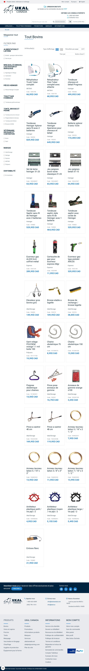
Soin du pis (8, 58)
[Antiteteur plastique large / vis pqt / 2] (75, 497)
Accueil (7, 29)
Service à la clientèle (52, 626)
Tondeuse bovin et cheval (12, 115)
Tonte (6, 635)
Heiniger (7, 155)
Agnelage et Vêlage (10, 72)
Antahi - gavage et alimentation (14, 55)
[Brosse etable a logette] (55, 290)
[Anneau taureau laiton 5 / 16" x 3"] (34, 458)
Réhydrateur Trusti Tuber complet (32, 82)
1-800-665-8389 (73, 15)
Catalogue (8, 26)
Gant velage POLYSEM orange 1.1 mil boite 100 (33, 345)
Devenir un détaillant (52, 629)
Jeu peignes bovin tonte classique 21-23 (54, 171)
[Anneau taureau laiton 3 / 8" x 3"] (55, 458)
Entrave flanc (32, 548)
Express (7, 158)
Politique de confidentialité (54, 635)
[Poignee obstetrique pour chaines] (34, 375)
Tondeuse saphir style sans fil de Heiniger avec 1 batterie (54, 216)
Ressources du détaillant (53, 632)
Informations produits (32, 632)
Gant (6, 141)
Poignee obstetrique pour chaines (32, 387)
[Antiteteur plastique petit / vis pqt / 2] (34, 497)
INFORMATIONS (60, 26)
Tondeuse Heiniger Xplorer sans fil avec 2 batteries (34, 127)
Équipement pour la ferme (13, 650)
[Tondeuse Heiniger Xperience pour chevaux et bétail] (55, 113)
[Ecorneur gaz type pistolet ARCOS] (75, 247)
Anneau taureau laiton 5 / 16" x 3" (34, 470)
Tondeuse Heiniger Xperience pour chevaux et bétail (54, 128)
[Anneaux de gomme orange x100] (75, 375)
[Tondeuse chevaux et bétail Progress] (75, 70)
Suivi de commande (73, 629)
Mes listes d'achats (73, 638)
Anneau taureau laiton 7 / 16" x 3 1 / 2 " (75, 470)
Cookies (48, 662)
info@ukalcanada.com (54, 601)
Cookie (45, 668)
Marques (49, 26)
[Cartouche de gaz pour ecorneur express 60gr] (55, 247)
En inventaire (9, 175)
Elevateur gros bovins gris (33, 301)
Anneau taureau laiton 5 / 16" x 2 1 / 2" (75, 429)
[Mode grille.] (57, 49)
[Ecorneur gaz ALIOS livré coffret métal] (34, 247)
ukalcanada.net (30, 641)
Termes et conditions (52, 641)
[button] (78, 21)
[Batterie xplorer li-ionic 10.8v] (75, 113)
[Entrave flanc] (34, 538)
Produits (8, 620)
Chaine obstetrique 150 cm (75, 344)
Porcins (6, 632)
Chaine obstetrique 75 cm (54, 344)
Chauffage (7, 644)
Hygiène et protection (11, 647)
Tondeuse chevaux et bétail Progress (75, 82)
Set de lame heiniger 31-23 (33, 170)
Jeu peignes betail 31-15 (73, 170)
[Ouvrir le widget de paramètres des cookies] (3, 668)
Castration (8, 76)
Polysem (7, 164)
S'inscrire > (17, 588)
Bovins (6, 626)
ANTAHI (7, 161)
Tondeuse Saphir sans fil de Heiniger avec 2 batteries (33, 214)
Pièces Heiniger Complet (12, 89)
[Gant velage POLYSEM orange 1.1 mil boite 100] (34, 332)
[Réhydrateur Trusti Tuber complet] (34, 70)
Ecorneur (7, 79)
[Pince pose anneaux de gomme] (55, 375)
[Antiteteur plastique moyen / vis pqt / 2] (55, 497)
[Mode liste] (61, 49)
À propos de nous (51, 656)
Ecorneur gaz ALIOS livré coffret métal (32, 259)
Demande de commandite (54, 650)
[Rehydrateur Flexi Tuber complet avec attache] (55, 70)
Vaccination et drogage (11, 641)
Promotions (38, 26)
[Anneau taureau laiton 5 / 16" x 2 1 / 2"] (75, 417)
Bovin (6, 138)
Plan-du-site (29, 647)
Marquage (7, 638)
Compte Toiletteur (51, 653)
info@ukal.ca (51, 605)
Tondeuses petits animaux (12, 102)
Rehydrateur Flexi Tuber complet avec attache (53, 83)
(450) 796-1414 (31, 605)
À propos (74, 2)
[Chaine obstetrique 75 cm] (55, 332)
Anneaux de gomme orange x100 (75, 387)
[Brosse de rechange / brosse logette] (75, 290)
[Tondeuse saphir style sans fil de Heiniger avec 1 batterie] (55, 201)
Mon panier (70, 632)
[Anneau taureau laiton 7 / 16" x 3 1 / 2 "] (75, 458)
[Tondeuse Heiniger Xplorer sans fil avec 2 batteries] (34, 113)
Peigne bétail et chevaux (12, 118)
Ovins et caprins (9, 629)
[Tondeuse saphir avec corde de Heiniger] (75, 201)
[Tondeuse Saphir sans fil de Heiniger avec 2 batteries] (34, 201)
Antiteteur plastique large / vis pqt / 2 (75, 509)
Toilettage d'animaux (23, 26)
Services (28, 638)
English (83, 2)
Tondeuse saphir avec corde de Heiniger (73, 214)
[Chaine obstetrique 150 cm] (75, 332)
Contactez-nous (74, 17)
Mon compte (65, 2)
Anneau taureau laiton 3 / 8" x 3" (54, 469)
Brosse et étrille (9, 124)
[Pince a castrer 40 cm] (34, 417)
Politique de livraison (52, 638)
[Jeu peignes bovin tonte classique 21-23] (55, 159)
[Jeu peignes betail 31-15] (75, 159)
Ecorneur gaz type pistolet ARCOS (74, 259)
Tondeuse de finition (11, 121)
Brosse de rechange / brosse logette (74, 302)
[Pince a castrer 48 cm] (55, 417)
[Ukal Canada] (17, 9)
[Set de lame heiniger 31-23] (34, 159)
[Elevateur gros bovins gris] (34, 290)
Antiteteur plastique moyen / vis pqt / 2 (55, 509)
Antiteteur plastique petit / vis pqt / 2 (33, 509)
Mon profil (69, 635)
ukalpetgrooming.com (32, 644)
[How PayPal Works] (75, 651)
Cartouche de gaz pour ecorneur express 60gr (53, 260)
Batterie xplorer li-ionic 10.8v (75, 124)
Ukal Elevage (8, 152)
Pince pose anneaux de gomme (52, 387)
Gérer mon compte (72, 626)
